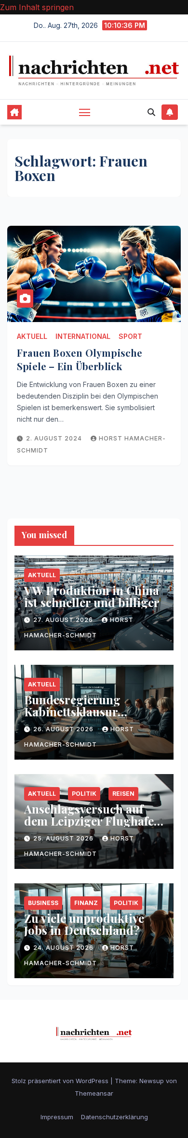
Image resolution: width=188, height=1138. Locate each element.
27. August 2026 (64, 619)
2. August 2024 (55, 438)
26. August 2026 (64, 729)
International (82, 336)
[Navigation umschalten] (84, 112)
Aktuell (32, 336)
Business (43, 902)
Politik (84, 793)
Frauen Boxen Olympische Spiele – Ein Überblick (80, 359)
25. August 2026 (64, 838)
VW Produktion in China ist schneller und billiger (92, 596)
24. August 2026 (64, 947)
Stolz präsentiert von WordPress (61, 1081)
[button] (151, 112)
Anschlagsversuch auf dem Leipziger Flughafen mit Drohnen (92, 821)
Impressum (56, 1117)
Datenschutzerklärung (114, 1117)
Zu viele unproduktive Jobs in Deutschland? (84, 924)
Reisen (123, 793)
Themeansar (94, 1093)
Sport (130, 336)
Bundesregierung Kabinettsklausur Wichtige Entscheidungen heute (85, 717)
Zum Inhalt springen (37, 7)
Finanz (86, 902)
